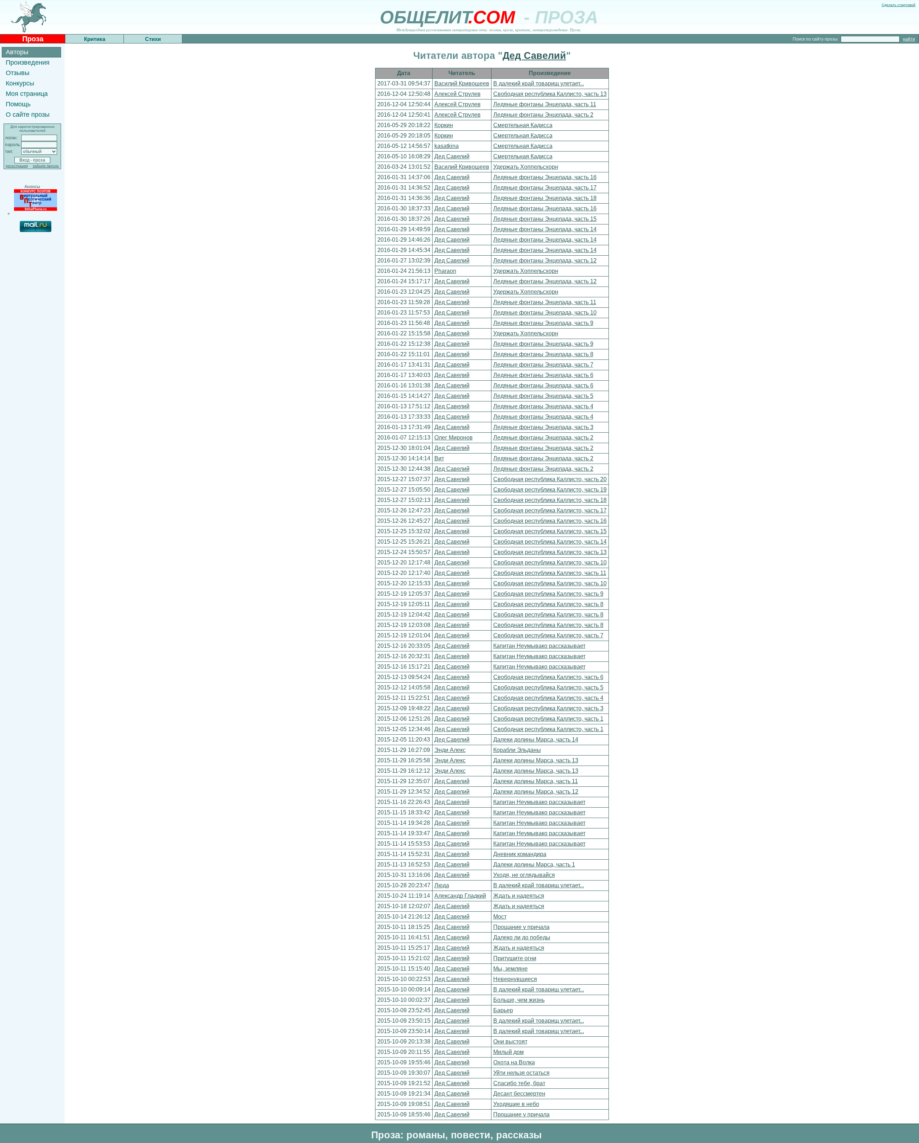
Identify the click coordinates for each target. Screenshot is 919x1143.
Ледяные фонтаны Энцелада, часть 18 (545, 198)
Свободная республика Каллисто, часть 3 (548, 708)
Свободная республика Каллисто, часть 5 (548, 687)
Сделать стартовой (898, 5)
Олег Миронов (453, 438)
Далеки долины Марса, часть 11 (535, 781)
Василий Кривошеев (461, 83)
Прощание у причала (521, 927)
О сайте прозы (28, 114)
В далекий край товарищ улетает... (538, 83)
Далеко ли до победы (521, 937)
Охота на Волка (514, 1062)
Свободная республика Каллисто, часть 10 (550, 562)
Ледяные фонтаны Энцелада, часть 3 (543, 427)
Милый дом (508, 1052)
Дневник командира (519, 854)
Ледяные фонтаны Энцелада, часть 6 (543, 375)
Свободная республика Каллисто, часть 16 (550, 521)
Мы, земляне (510, 969)
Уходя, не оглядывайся (524, 875)
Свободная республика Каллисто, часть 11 (549, 573)
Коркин (443, 125)
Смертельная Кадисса (522, 125)
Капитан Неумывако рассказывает (539, 646)
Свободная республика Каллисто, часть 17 (550, 510)
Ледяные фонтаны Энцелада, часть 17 (545, 188)
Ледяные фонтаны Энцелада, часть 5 (543, 396)
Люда (441, 885)
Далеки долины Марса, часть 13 (535, 760)
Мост (500, 917)
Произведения (28, 62)
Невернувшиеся (515, 979)
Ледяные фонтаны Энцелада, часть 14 (545, 229)
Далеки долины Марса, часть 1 (534, 864)
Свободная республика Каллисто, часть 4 (548, 698)
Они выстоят (510, 1042)
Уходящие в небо (516, 1104)
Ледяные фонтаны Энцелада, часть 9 (543, 323)
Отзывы (17, 72)
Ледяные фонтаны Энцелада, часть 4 (543, 406)
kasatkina (446, 146)
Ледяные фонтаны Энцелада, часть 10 (545, 313)
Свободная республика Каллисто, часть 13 (550, 94)
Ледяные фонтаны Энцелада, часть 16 (545, 177)
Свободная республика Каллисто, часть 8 (548, 604)
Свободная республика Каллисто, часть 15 (550, 531)
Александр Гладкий (460, 896)
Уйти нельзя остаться (521, 1073)
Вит (439, 458)
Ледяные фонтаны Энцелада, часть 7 (543, 365)
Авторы (17, 52)
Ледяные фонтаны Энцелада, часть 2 (543, 115)
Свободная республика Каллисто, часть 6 (548, 677)
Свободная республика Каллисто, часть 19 (550, 490)
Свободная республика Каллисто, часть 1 (548, 719)
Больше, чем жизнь (519, 1000)
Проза (32, 39)
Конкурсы (20, 83)
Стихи (153, 39)
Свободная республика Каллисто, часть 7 (548, 635)
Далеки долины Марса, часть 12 (535, 792)
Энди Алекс (450, 750)
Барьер (503, 1010)
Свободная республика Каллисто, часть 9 (548, 594)
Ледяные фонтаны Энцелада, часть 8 (543, 354)
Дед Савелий (534, 55)
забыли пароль (46, 166)
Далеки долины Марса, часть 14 (535, 740)
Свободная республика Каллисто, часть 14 (550, 542)
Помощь (18, 104)
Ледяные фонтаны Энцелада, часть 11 (544, 104)
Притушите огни (514, 958)
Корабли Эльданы (517, 750)
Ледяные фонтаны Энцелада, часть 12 (545, 260)
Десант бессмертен (519, 1094)
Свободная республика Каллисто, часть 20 (550, 479)
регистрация (17, 166)
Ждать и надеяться (518, 896)
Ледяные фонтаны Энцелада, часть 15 (545, 219)
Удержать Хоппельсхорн (525, 167)
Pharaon (445, 271)
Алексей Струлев (457, 94)
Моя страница (27, 93)
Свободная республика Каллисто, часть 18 (550, 500)
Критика (94, 39)
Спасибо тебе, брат (519, 1083)
